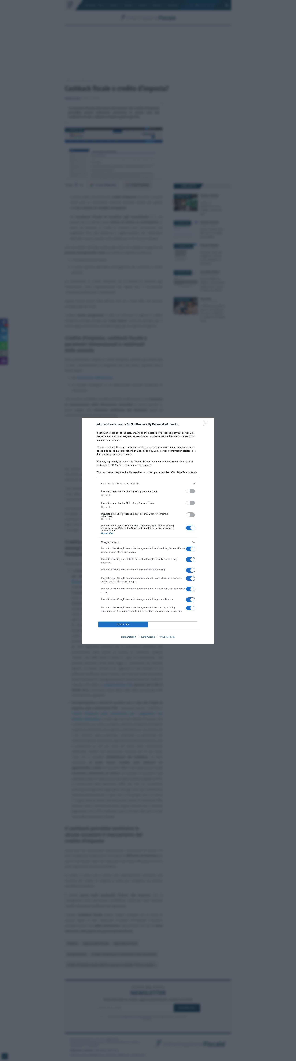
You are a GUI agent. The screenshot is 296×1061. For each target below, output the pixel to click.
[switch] (190, 491)
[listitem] (148, 483)
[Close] (207, 424)
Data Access (148, 636)
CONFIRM (123, 624)
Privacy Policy (167, 636)
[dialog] (148, 530)
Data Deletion (128, 636)
